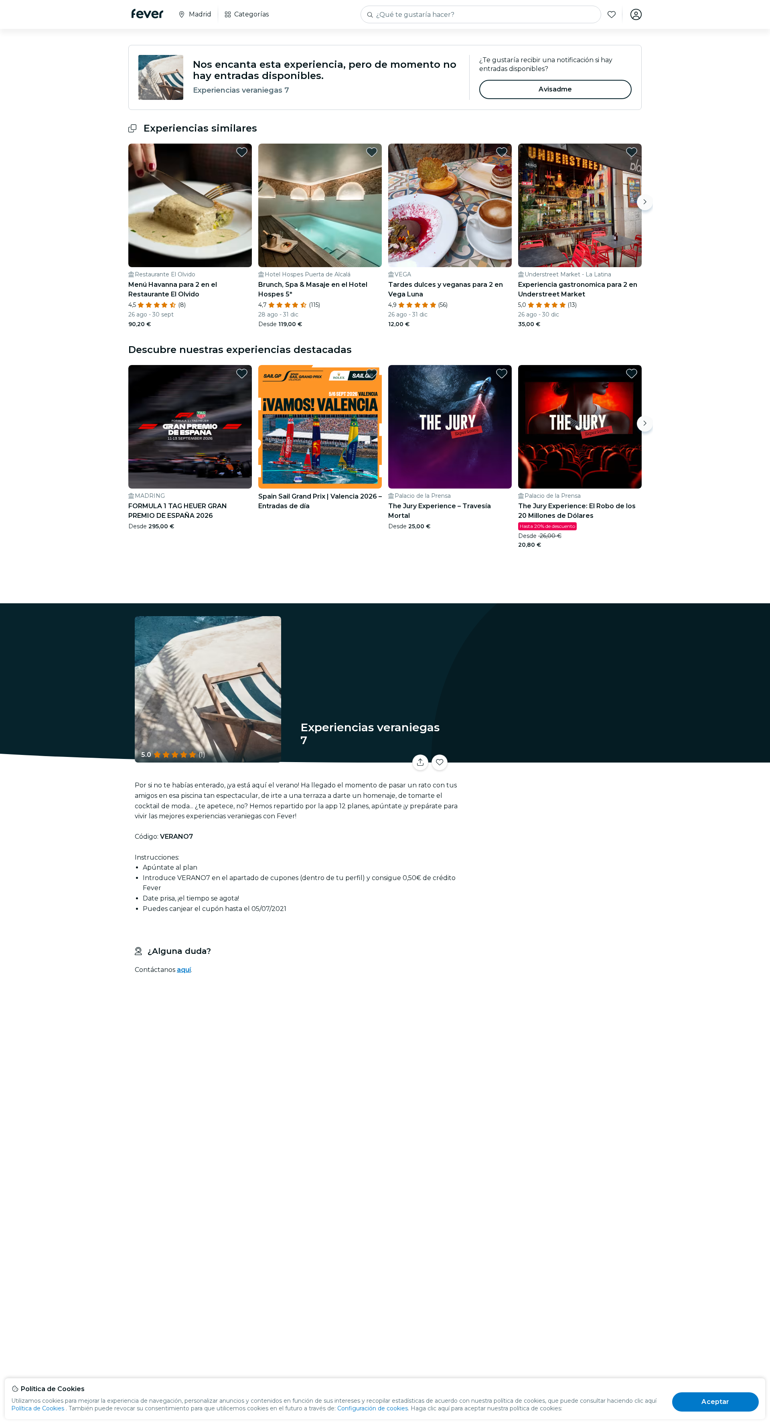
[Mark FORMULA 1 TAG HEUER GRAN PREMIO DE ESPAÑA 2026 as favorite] (242, 373)
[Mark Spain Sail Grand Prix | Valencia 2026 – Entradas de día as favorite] (372, 373)
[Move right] (645, 202)
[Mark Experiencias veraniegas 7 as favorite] (440, 763)
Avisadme (555, 89)
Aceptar (715, 1402)
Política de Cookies (37, 1408)
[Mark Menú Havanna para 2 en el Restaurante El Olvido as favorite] (242, 152)
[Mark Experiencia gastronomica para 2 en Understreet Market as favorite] (631, 152)
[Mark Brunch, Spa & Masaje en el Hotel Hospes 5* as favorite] (372, 152)
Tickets (553, 758)
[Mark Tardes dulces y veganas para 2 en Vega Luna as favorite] (501, 152)
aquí (184, 970)
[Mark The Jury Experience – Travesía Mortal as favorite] (501, 373)
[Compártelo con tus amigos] (420, 763)
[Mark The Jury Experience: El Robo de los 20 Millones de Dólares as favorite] (631, 373)
